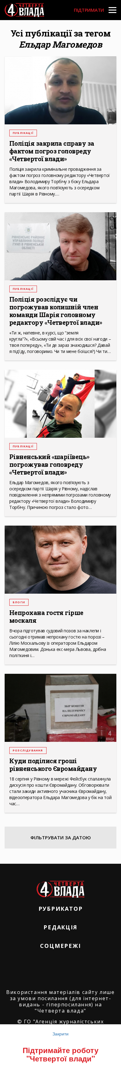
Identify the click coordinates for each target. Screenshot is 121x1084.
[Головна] (24, 10)
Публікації (23, 133)
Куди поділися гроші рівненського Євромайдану (53, 764)
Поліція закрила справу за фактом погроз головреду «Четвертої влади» (51, 151)
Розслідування (28, 750)
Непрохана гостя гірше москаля (46, 616)
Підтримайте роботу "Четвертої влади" (60, 1054)
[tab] (60, 837)
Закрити (60, 1033)
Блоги (19, 602)
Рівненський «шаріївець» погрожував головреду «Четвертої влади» (49, 464)
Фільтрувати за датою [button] (60, 837)
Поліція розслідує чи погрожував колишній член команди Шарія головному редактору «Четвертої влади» (55, 310)
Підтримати (89, 10)
